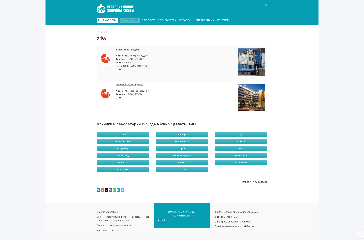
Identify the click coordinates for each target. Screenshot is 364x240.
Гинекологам (107, 20)
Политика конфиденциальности (114, 225)
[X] (106, 190)
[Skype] (118, 190)
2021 (161, 220)
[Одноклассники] (102, 190)
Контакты (224, 20)
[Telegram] (122, 190)
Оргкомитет (166, 20)
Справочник (204, 20)
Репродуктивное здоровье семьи (118, 9)
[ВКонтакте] (98, 190)
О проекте (148, 20)
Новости (185, 20)
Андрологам (129, 20)
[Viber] (110, 190)
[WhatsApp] (114, 190)
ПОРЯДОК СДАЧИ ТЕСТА (254, 182)
